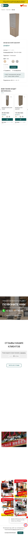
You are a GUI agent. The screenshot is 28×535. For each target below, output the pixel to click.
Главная (3, 9)
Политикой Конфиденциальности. (14, 529)
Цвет (4, 58)
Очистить (6, 64)
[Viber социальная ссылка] (19, 80)
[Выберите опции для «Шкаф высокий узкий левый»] (7, 119)
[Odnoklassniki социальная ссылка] (13, 80)
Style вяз (8, 9)
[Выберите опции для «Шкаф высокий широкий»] (20, 119)
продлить (23, 353)
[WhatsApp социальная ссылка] (15, 80)
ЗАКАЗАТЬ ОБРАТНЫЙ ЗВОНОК (13, 315)
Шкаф (13, 9)
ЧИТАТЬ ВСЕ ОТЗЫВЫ (14, 365)
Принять (20, 532)
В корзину (13, 67)
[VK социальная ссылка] (17, 80)
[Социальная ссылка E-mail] (12, 80)
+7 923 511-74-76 (14, 310)
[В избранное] (11, 97)
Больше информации (10, 532)
